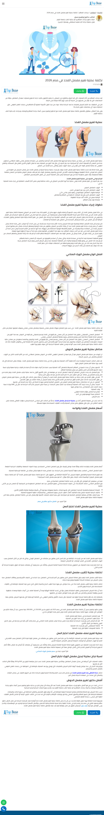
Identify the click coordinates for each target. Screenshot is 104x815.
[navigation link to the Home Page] (95, 4)
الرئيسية (99, 12)
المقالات (93, 12)
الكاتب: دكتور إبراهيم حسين (84, 17)
